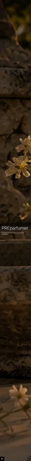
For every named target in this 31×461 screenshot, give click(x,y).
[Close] (2, 459)
